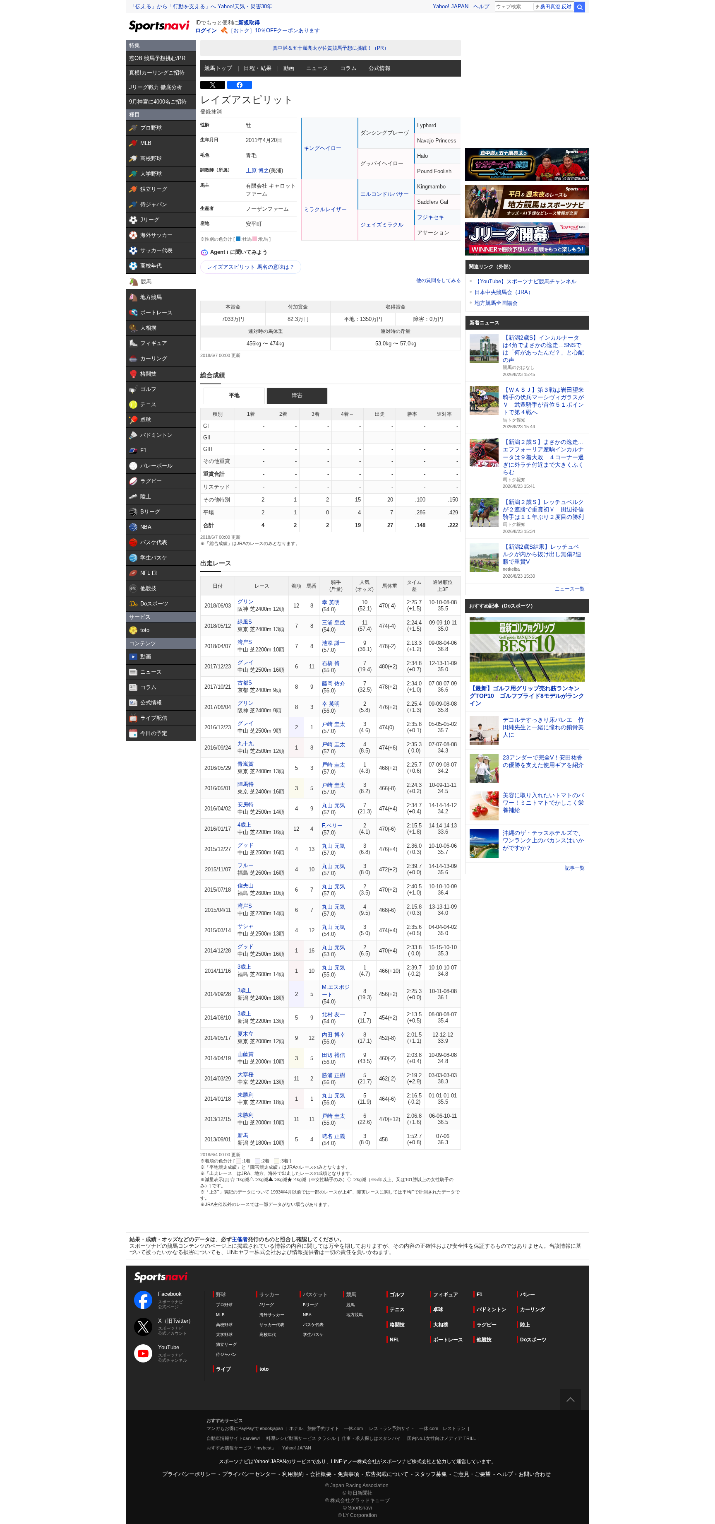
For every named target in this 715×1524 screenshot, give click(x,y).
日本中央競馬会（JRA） (504, 292)
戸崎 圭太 (333, 724)
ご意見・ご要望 (472, 1474)
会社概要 (320, 1474)
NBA (307, 1314)
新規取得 (249, 22)
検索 (579, 7)
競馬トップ (218, 68)
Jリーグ (266, 1304)
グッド (246, 845)
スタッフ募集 (431, 1474)
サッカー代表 (271, 1324)
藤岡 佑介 (333, 683)
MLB (220, 1314)
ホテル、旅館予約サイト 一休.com (326, 1428)
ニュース (317, 68)
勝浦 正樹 (333, 1075)
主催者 (240, 1239)
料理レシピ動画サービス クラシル (301, 1438)
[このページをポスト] (212, 85)
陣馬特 (246, 784)
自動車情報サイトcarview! (233, 1438)
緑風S (245, 622)
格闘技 (397, 1325)
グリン (246, 601)
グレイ (246, 662)
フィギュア (445, 1294)
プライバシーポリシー (189, 1474)
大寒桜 (246, 1074)
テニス (397, 1309)
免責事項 (348, 1474)
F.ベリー (332, 825)
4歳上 (244, 825)
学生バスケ (313, 1334)
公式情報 (380, 68)
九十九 (246, 743)
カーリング (532, 1309)
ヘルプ (481, 6)
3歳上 (244, 967)
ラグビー (487, 1325)
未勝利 (246, 1095)
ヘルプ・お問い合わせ (524, 1474)
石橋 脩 (331, 663)
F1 (479, 1294)
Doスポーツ (533, 1340)
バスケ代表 (313, 1324)
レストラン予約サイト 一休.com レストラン (417, 1428)
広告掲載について (386, 1474)
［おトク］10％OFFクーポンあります (274, 30)
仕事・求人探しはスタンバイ (371, 1438)
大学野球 (224, 1334)
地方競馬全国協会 (496, 303)
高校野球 (224, 1324)
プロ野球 (224, 1304)
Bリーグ (310, 1304)
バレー (527, 1294)
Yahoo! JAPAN (450, 6)
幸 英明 (331, 602)
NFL (394, 1340)
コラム (348, 68)
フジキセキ (430, 217)
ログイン (206, 30)
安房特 (246, 804)
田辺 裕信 (333, 1055)
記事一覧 (575, 868)
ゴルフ (397, 1294)
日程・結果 (257, 68)
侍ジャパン (226, 1354)
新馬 (243, 1135)
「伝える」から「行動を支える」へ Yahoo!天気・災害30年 (201, 6)
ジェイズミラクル (381, 225)
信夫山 (246, 886)
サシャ (246, 926)
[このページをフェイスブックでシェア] (239, 85)
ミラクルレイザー (325, 209)
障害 (297, 395)
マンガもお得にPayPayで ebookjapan (244, 1428)
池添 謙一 (333, 643)
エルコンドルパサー (384, 194)
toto (264, 1369)
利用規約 (293, 1474)
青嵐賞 (246, 764)
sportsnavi (161, 1277)
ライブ (223, 1369)
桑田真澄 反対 (555, 7)
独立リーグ (226, 1344)
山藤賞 (246, 1054)
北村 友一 (333, 1014)
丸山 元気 (333, 805)
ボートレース (448, 1340)
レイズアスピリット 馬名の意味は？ (251, 267)
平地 (234, 395)
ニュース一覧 (570, 589)
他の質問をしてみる (438, 280)
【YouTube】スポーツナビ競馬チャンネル (525, 281)
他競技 (484, 1340)
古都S (245, 683)
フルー (246, 865)
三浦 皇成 (333, 623)
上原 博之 (257, 170)
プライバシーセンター (249, 1474)
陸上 (525, 1325)
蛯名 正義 (333, 1136)
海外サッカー (271, 1314)
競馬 (350, 1304)
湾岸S (245, 642)
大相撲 (440, 1325)
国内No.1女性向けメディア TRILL (441, 1438)
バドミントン (491, 1309)
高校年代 (267, 1334)
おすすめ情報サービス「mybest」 (241, 1447)
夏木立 (246, 1034)
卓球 (438, 1309)
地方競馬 (354, 1314)
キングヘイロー (322, 148)
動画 (289, 68)
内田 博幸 (333, 1035)
